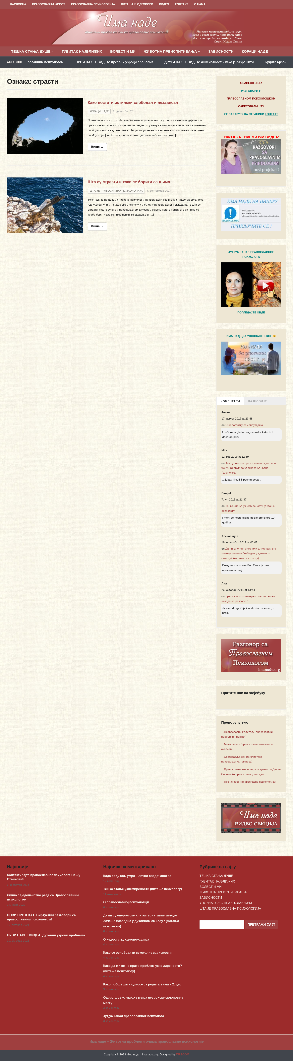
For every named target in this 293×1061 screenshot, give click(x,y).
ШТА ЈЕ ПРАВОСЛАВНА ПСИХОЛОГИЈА (116, 190)
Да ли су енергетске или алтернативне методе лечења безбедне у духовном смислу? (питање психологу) (248, 553)
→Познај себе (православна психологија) (248, 781)
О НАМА (199, 4)
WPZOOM (182, 1054)
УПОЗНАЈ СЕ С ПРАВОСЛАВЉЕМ (226, 903)
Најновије (257, 401)
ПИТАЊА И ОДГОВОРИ (137, 4)
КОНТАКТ (181, 4)
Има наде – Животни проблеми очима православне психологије (146, 1041)
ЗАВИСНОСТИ (221, 51)
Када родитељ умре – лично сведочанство (137, 876)
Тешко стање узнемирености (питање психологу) (142, 889)
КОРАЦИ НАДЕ (255, 51)
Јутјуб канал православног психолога (133, 1016)
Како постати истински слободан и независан (133, 102)
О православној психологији (126, 902)
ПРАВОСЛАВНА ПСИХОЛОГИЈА (93, 4)
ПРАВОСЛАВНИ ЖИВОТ (48, 4)
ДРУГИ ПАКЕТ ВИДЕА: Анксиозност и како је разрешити (174, 62)
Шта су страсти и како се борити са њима (129, 182)
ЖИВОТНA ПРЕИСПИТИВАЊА (170, 51)
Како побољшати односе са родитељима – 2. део (142, 984)
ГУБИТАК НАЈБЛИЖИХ (82, 51)
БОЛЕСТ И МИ (123, 51)
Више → (97, 147)
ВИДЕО (164, 4)
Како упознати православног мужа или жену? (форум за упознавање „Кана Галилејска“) (248, 467)
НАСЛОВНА (18, 4)
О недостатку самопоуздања (244, 425)
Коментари (230, 401)
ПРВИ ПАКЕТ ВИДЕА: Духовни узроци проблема (80, 62)
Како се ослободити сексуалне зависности (137, 952)
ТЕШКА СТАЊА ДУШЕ (30, 51)
